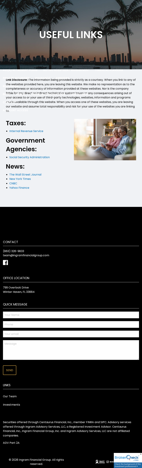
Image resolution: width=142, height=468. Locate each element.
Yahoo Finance (19, 188)
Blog (6, 94)
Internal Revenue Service (26, 131)
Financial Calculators (48, 94)
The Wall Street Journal (25, 175)
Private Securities (16, 78)
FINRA (90, 422)
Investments (11, 405)
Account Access (15, 110)
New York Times (20, 179)
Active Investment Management (66, 70)
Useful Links (79, 94)
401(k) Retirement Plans (20, 70)
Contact (9, 102)
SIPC (103, 422)
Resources (11, 86)
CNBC (13, 183)
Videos (21, 94)
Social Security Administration (29, 157)
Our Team (10, 396)
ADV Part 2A (11, 443)
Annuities (62, 78)
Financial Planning (109, 70)
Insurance (42, 78)
